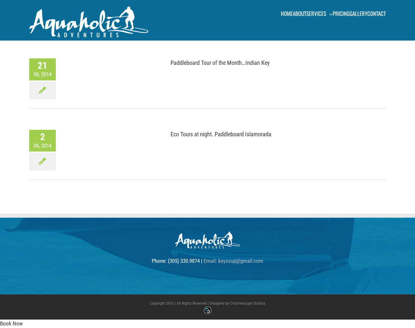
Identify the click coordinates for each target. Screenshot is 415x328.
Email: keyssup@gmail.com (233, 261)
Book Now (11, 323)
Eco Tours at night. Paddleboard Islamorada (221, 134)
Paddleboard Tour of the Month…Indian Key (220, 62)
